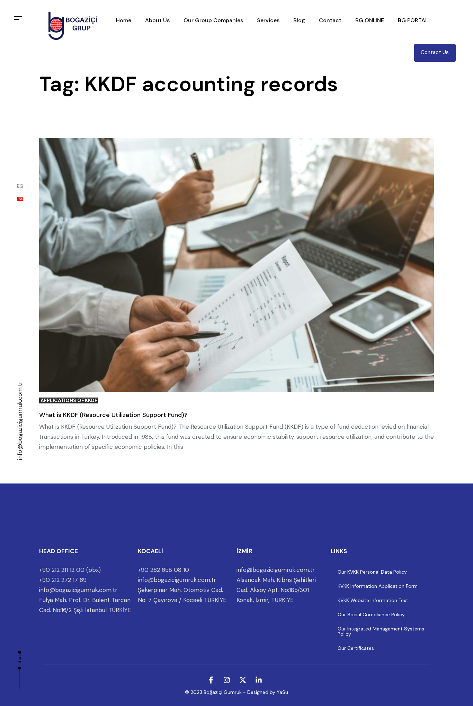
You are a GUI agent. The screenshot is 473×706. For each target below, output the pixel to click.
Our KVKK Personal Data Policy (372, 572)
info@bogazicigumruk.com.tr (20, 421)
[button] (18, 18)
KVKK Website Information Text (373, 600)
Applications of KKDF (69, 400)
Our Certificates (356, 648)
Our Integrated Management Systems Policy (381, 631)
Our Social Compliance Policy (371, 614)
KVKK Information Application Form (378, 586)
